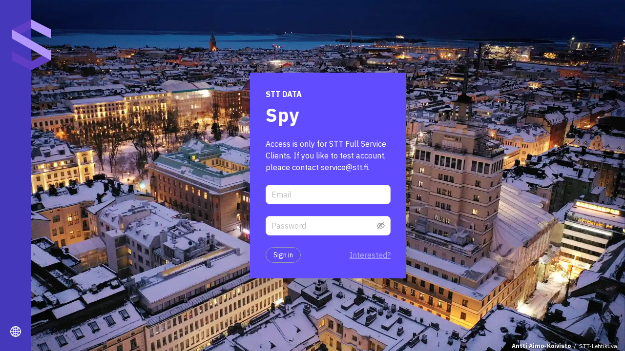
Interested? (370, 255)
